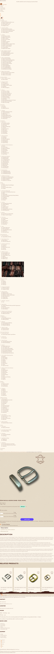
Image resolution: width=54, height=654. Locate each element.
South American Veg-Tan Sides (9, 30)
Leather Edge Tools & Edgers (8, 185)
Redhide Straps (6, 64)
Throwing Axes (5, 410)
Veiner (4, 364)
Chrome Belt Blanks (6, 66)
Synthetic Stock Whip (7, 415)
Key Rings (4, 136)
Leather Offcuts (6, 32)
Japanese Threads (6, 112)
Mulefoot (4, 360)
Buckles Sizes (4, 170)
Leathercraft (5, 391)
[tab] (27, 528)
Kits (3, 301)
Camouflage (5, 358)
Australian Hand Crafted (6, 429)
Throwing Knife (5, 411)
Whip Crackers (4, 421)
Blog (2, 10)
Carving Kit (5, 337)
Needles (4, 107)
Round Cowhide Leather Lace (8, 22)
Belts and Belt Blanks (6, 57)
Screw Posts (5, 133)
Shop (2, 6)
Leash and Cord (6, 329)
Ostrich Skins (5, 79)
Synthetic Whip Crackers (7, 422)
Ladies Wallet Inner (6, 253)
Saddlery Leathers (6, 41)
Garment (4, 40)
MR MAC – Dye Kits (5, 300)
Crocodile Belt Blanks (7, 67)
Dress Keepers (5, 167)
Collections (4, 336)
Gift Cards (4, 426)
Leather (2, 19)
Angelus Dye (5, 297)
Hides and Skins (4, 77)
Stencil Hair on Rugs (6, 95)
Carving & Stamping (5, 332)
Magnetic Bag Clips (6, 126)
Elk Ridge (4, 403)
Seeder (4, 359)
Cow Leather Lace (6, 24)
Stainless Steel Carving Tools (8, 352)
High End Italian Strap (7, 62)
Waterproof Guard (6, 313)
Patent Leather (5, 38)
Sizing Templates (6, 196)
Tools (2, 182)
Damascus (5, 412)
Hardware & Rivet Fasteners (7, 144)
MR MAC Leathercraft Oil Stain (9, 295)
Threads (3, 110)
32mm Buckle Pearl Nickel (8, 513)
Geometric (5, 371)
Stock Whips (4, 414)
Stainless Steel (5, 158)
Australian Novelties (6, 434)
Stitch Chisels (5, 220)
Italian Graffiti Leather (7, 73)
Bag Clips (4, 151)
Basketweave (5, 370)
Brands (3, 212)
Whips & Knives (4, 397)
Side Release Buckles (7, 318)
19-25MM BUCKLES (6, 172)
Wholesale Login (4, 629)
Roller (4, 193)
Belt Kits (4, 246)
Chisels (4, 219)
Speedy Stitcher (6, 108)
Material (3, 321)
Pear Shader (5, 357)
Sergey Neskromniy (6, 346)
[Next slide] (2, 595)
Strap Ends (5, 224)
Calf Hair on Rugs (6, 91)
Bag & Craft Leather (6, 37)
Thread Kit (5, 244)
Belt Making (5, 240)
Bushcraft (4, 395)
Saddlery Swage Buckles (7, 178)
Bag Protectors (6, 128)
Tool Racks (5, 197)
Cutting (3, 202)
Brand (3, 280)
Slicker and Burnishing (7, 187)
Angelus (4, 281)
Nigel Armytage (6, 383)
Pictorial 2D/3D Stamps (7, 350)
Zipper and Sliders (6, 148)
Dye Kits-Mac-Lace (6, 247)
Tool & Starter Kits (5, 239)
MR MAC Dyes (5, 292)
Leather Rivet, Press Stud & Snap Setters (11, 195)
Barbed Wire (5, 372)
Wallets (4, 256)
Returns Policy (3, 637)
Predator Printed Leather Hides (9, 43)
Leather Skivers (6, 204)
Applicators (4, 304)
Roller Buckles (5, 164)
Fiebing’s (4, 284)
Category (3, 388)
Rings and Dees (5, 135)
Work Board (5, 198)
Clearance (3, 448)
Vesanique (17, 649)
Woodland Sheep (6, 96)
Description (4, 528)
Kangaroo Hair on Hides (7, 85)
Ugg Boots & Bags (5, 438)
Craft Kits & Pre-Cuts (6, 243)
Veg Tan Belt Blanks (6, 54)
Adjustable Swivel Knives (7, 209)
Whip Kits (4, 419)
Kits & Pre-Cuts (4, 234)
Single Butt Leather (6, 51)
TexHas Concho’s (6, 124)
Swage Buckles (6, 157)
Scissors (4, 205)
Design (4, 378)
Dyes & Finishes (4, 278)
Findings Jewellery (6, 123)
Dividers (4, 199)
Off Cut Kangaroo (6, 87)
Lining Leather (5, 47)
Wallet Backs (5, 257)
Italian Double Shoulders (7, 29)
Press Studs (5, 149)
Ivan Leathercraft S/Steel (7, 348)
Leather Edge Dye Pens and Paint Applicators (11, 305)
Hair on (3, 89)
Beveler (4, 356)
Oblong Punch (5, 222)
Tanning (4, 393)
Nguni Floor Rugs (6, 102)
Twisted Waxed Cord (6, 117)
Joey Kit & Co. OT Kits (7, 236)
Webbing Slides (6, 319)
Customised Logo (5, 333)
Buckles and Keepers (6, 156)
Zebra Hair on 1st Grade (7, 101)
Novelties (4, 86)
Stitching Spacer (6, 228)
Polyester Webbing (6, 325)
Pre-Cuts (4, 249)
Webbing (2, 315)
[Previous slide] (0, 595)
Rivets (4, 146)
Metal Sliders (5, 131)
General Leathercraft (6, 190)
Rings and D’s (5, 140)
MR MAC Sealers (6, 288)
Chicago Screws (6, 152)
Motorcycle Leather (6, 39)
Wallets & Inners (5, 251)
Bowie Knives (5, 401)
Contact (2, 11)
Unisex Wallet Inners (6, 255)
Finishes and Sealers (6, 286)
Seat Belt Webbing (6, 323)
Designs (4, 394)
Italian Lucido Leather (7, 74)
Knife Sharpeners (6, 210)
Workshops (3, 9)
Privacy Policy (3, 636)
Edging (3, 183)
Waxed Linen (5, 113)
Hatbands (4, 442)
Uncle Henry (5, 402)
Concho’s (4, 127)
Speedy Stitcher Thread (7, 116)
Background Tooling (6, 376)
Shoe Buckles (5, 163)
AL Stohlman (5, 385)
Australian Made (6, 431)
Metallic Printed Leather (7, 45)
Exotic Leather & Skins (7, 46)
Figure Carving (5, 365)
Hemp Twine (5, 118)
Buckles (8, 451)
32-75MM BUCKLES (7, 173)
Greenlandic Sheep (6, 97)
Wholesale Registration (5, 628)
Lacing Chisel (5, 218)
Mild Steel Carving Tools (7, 351)
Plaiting (4, 390)
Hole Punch (5, 221)
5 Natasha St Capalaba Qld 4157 (7, 608)
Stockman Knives (6, 405)
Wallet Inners (5, 258)
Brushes (4, 306)
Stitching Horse (6, 232)
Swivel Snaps (5, 150)
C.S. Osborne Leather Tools (8, 213)
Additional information (8, 529)
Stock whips (5, 417)
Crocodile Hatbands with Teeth (8, 443)
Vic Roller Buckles (6, 159)
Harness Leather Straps (7, 63)
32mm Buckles (23, 451)
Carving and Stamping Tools (8, 349)
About (2, 5)
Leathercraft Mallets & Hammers (9, 192)
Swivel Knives (4, 340)
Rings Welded (5, 141)
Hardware (3, 120)
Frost (4, 404)
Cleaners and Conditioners (7, 311)
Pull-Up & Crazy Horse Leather (8, 72)
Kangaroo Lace (5, 25)
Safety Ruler (5, 194)
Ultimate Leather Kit (6, 241)
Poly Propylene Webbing (7, 322)
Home (1, 451)
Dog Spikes (5, 132)
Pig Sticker (5, 407)
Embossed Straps (6, 55)
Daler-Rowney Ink (6, 296)
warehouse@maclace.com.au (6, 603)
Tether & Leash (4, 327)
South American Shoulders (8, 31)
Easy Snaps (5, 153)
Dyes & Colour (4, 291)
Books (2, 381)
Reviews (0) (4, 531)
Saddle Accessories (5, 175)
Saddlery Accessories (7, 180)
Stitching (2, 104)
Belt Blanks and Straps (7, 69)
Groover (4, 186)
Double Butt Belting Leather (8, 53)
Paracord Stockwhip (6, 418)
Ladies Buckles (6, 166)
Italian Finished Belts (7, 58)
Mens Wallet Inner (6, 254)
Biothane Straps (6, 328)
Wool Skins (5, 98)
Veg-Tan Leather (5, 27)
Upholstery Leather (6, 35)
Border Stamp (5, 374)
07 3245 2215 (3, 601)
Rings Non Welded (6, 139)
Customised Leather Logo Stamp (9, 334)
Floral (4, 375)
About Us (2, 623)
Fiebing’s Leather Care (7, 312)
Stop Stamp (5, 363)
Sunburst (4, 373)
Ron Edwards (5, 386)
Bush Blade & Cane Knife (7, 399)
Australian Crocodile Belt (7, 61)
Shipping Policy (4, 635)
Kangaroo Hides (5, 81)
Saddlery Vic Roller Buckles (8, 177)
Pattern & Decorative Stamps (7, 367)
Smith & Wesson (6, 409)
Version (3, 345)
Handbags (5, 440)
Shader (4, 369)
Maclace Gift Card (6, 427)
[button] (27, 510)
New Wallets (4, 261)
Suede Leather (5, 42)
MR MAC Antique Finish (7, 293)
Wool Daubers (5, 308)
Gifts (2, 425)
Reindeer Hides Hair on (7, 93)
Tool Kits (4, 248)
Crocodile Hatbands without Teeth (9, 445)
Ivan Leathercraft (6, 347)
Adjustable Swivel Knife (7, 203)
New (2, 449)
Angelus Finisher (6, 289)
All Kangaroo (5, 83)
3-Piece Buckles (6, 162)
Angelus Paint (5, 298)
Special (4, 379)
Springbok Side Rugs (7, 94)
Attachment (4, 317)
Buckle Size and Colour (15, 451)
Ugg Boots (5, 439)
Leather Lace (4, 21)
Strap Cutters (5, 207)
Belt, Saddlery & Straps (6, 50)
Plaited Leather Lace (7, 23)
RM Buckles (5, 165)
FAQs (2, 634)
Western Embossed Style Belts (9, 60)
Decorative (4, 122)
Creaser (4, 188)
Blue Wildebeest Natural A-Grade (9, 100)
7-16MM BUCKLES (6, 171)
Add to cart (27, 519)
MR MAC (4, 283)
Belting (4, 389)
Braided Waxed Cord (7, 115)
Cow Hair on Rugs (6, 92)
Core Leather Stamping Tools (7, 355)
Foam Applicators (6, 307)
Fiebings (4, 282)
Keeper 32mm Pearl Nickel (8, 516)
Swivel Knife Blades (6, 342)
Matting (4, 362)
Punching (3, 217)
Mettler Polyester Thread (7, 111)
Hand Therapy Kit (5, 235)
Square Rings (5, 142)
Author (3, 382)
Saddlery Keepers (6, 179)
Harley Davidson (6, 406)
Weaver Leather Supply (7, 214)
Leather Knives (5, 206)
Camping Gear (4, 398)
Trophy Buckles (6, 160)
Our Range (3, 7)
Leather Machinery (6, 227)
